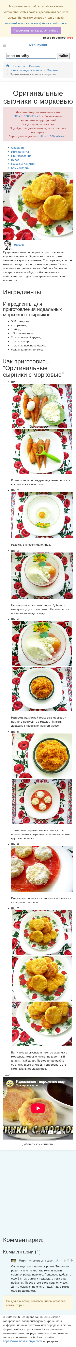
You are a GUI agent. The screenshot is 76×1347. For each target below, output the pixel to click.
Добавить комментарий (38, 1144)
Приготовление (21, 156)
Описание (18, 147)
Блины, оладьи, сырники (26, 70)
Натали (19, 244)
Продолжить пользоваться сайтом (36, 30)
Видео (15, 160)
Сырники (53, 70)
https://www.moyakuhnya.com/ (22, 1341)
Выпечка (35, 66)
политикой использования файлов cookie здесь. (35, 23)
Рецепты (19, 66)
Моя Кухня (38, 44)
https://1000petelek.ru (28, 116)
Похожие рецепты (23, 164)
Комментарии (20, 168)
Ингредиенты (20, 151)
